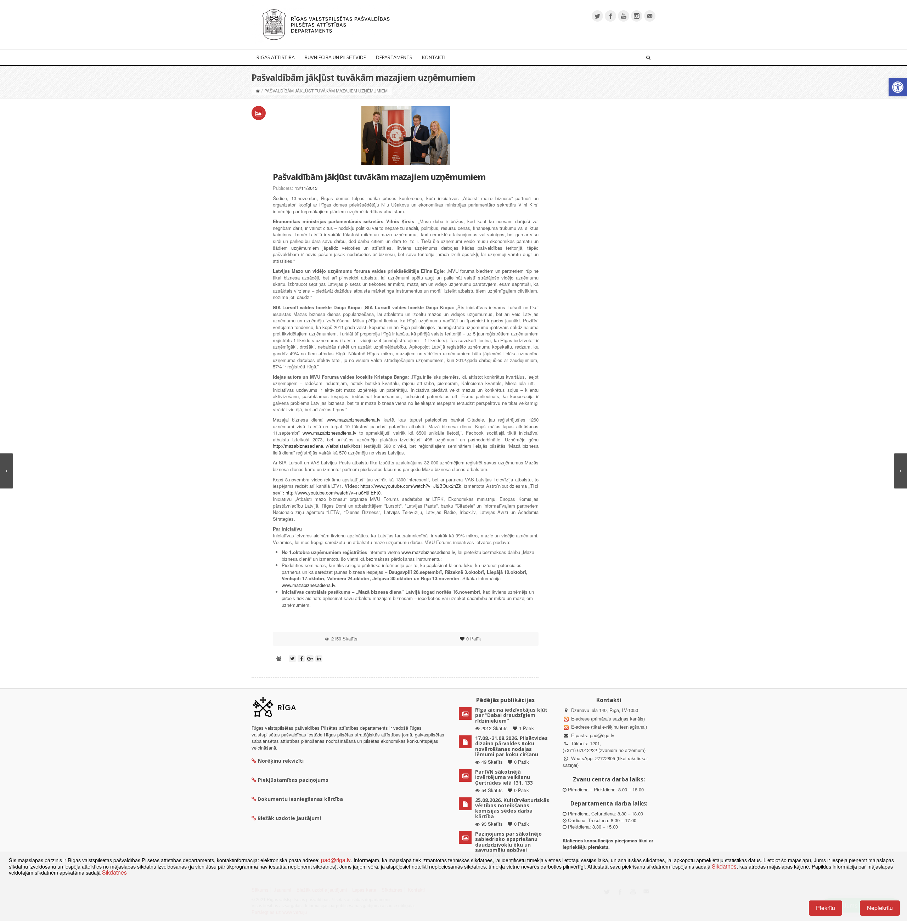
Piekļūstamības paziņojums (293, 779)
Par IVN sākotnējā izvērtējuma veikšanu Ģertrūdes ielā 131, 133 (504, 777)
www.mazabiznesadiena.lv (354, 419)
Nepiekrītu (880, 908)
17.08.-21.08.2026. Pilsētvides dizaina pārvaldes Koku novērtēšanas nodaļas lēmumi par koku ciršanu (511, 746)
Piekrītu (825, 908)
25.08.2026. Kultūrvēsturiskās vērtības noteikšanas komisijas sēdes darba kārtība (512, 808)
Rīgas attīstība (276, 57)
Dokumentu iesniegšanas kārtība (300, 799)
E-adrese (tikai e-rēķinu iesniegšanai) (608, 726)
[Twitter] (597, 16)
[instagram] (636, 16)
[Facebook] (610, 16)
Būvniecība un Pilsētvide (335, 57)
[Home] (258, 90)
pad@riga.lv (602, 735)
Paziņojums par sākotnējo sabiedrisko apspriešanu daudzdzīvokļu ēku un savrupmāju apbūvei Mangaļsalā (508, 844)
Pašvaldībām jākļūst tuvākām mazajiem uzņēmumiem (379, 176)
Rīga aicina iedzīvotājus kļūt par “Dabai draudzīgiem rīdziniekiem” (511, 715)
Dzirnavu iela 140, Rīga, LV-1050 (604, 710)
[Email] (649, 16)
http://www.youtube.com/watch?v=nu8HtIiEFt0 (333, 492)
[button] (898, 87)
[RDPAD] (326, 24)
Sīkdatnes (724, 866)
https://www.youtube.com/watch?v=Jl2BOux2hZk (410, 485)
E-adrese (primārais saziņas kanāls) (608, 718)
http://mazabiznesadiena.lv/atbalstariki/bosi (317, 445)
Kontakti (433, 57)
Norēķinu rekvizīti (281, 760)
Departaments (394, 57)
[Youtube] (623, 16)
